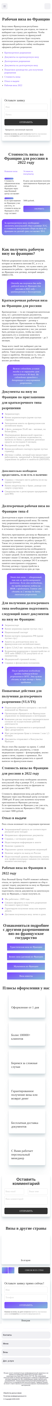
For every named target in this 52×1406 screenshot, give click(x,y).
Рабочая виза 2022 (13, 85)
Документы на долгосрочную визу (21, 65)
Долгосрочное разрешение (17, 61)
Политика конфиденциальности (14, 1396)
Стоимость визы (12, 77)
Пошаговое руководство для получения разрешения (23, 71)
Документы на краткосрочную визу (21, 57)
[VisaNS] (26, 9)
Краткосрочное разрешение (17, 52)
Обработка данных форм (12, 1393)
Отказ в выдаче (11, 81)
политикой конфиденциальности (30, 136)
